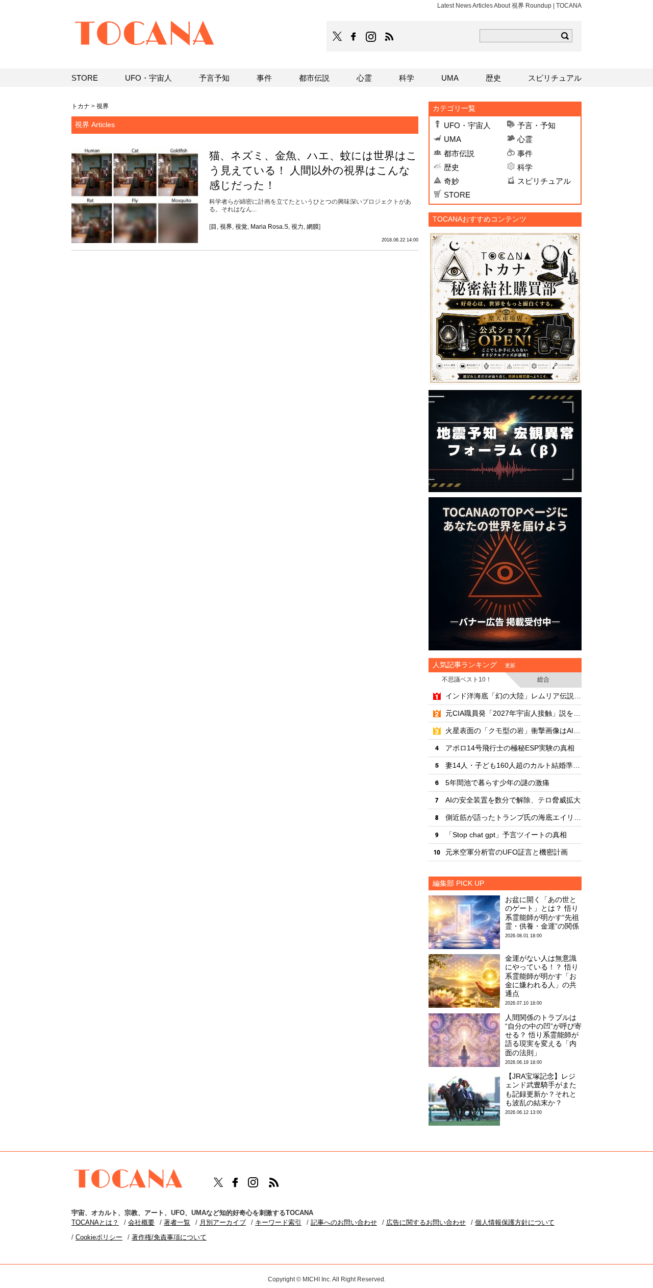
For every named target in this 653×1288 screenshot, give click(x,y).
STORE (457, 194)
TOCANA (144, 35)
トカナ (80, 106)
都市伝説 (459, 153)
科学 (525, 167)
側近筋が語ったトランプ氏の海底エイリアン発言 (513, 817)
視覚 (241, 226)
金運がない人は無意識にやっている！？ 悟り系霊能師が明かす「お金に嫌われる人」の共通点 (542, 976)
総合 (543, 679)
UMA (452, 139)
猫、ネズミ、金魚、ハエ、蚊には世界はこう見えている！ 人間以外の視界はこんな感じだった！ (313, 170)
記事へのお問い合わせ (344, 1222)
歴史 (451, 167)
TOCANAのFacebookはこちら (353, 37)
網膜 (313, 226)
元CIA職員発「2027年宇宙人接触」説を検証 (513, 713)
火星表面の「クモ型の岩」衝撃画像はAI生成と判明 (513, 730)
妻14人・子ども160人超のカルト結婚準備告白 (513, 765)
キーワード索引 (278, 1222)
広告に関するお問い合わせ (426, 1222)
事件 (525, 153)
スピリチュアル (544, 181)
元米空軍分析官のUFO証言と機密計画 (506, 852)
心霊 (525, 139)
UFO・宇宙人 (467, 125)
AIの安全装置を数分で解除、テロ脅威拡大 (513, 800)
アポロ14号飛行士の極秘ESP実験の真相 (509, 748)
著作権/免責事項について (169, 1237)
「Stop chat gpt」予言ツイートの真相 (506, 835)
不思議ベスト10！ (467, 679)
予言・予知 (536, 125)
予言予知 (214, 78)
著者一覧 (177, 1222)
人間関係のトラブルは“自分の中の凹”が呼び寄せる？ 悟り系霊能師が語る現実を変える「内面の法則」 (543, 1035)
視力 (297, 226)
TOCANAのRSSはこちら (389, 37)
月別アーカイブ (222, 1222)
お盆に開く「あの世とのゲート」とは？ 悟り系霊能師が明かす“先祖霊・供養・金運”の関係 (542, 912)
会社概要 (141, 1222)
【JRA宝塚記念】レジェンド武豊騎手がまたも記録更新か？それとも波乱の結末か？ (540, 1089)
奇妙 (451, 181)
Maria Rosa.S (269, 226)
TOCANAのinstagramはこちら (371, 37)
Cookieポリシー (99, 1237)
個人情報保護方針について (515, 1222)
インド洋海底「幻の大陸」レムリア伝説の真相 (513, 696)
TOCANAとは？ (95, 1222)
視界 (226, 226)
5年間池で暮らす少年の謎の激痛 (497, 783)
